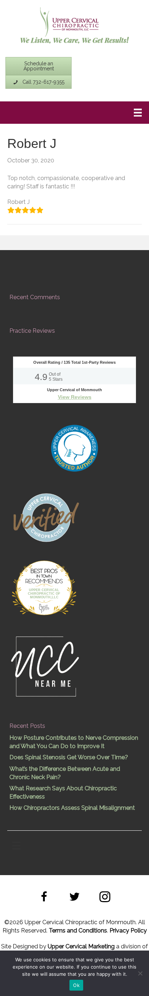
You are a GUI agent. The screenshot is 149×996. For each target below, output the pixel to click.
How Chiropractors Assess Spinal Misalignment (72, 807)
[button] (44, 898)
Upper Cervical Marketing (81, 946)
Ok (76, 985)
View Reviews (74, 397)
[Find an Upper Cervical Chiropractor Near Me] (45, 665)
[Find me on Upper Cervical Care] (45, 516)
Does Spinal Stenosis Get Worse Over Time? (68, 757)
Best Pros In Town (44, 572)
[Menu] (138, 112)
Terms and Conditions (78, 930)
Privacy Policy (128, 930)
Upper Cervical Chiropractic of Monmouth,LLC (44, 593)
